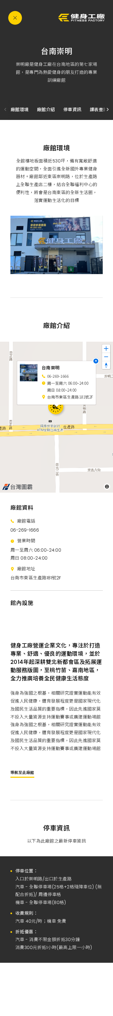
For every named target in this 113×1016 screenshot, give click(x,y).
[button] (108, 109)
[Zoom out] (106, 357)
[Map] (56, 417)
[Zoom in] (106, 348)
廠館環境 (20, 109)
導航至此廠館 (22, 772)
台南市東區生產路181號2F (35, 578)
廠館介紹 (46, 109)
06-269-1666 (24, 530)
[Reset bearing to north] (106, 365)
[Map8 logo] (17, 487)
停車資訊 (72, 109)
